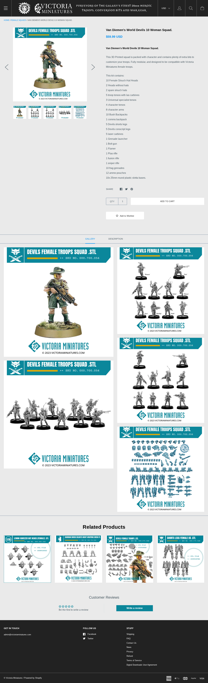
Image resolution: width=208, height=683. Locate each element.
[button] (125, 215)
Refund (130, 656)
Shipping (130, 634)
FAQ (128, 638)
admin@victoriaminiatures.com (17, 634)
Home (6, 20)
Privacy (130, 651)
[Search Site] (191, 8)
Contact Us (131, 643)
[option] (50, 64)
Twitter (90, 638)
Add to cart (167, 201)
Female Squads (18, 20)
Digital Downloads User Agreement (142, 665)
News (129, 647)
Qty (112, 201)
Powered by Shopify (33, 678)
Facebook (92, 634)
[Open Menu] (5, 8)
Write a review (135, 608)
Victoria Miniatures (14, 678)
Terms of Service (134, 660)
